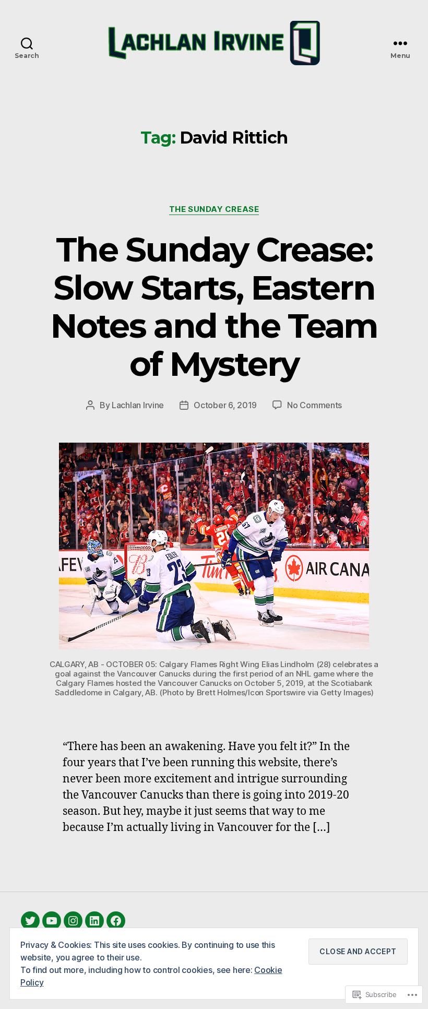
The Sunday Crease (214, 209)
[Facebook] (115, 920)
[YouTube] (51, 920)
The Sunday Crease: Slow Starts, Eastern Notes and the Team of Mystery (214, 306)
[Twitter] (30, 920)
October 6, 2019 (225, 405)
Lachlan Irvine (138, 405)
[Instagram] (73, 920)
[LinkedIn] (94, 920)
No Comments (314, 405)
